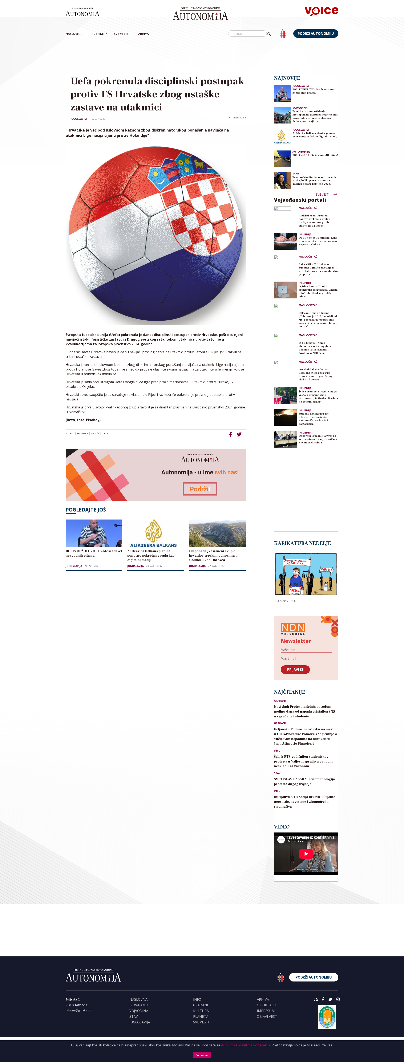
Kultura (201, 1010)
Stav (277, 773)
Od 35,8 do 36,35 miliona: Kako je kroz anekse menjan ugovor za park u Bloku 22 (318, 241)
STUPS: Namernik (285, 601)
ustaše (95, 433)
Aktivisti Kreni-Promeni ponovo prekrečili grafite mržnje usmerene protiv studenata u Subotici (314, 220)
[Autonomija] (200, 13)
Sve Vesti (121, 34)
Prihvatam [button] (202, 1055)
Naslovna (73, 34)
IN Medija (305, 234)
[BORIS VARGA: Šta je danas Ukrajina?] (282, 158)
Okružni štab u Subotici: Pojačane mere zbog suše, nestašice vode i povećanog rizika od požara (316, 374)
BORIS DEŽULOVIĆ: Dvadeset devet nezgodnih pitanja (313, 91)
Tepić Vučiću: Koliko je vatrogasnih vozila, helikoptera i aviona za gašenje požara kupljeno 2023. (314, 180)
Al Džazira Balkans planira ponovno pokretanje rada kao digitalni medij (314, 135)
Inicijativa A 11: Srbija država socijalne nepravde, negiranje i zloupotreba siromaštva (304, 802)
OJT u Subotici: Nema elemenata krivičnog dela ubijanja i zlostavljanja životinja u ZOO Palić (315, 348)
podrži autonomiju (316, 33)
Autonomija (301, 151)
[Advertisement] (202, 56)
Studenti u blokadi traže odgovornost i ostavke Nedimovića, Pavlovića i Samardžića (314, 419)
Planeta (200, 1016)
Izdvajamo (138, 1005)
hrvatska (82, 433)
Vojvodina (299, 108)
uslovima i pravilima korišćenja (245, 1045)
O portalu (266, 1005)
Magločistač (308, 208)
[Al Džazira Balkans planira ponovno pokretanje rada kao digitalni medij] (282, 136)
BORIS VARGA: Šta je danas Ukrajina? (315, 155)
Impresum (266, 1010)
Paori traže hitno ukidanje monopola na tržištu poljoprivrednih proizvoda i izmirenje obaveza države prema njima (315, 116)
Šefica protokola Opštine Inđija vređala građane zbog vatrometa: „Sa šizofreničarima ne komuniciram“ (318, 396)
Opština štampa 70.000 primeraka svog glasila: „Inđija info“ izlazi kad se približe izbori (318, 291)
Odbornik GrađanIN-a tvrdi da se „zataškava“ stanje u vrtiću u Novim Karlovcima (318, 439)
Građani (280, 700)
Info (295, 173)
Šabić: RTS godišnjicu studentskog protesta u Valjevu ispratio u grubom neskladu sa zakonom (303, 761)
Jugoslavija (78, 119)
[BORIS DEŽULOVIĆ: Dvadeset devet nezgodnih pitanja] (282, 93)
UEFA (105, 433)
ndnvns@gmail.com (79, 1010)
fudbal (70, 433)
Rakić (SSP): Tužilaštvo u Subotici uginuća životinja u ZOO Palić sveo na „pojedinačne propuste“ (318, 269)
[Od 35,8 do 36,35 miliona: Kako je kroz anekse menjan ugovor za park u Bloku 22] (285, 241)
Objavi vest (267, 1016)
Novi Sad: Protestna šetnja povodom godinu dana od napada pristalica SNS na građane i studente (304, 711)
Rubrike (98, 34)
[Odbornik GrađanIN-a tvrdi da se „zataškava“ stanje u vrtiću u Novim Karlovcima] (285, 439)
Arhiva (143, 34)
